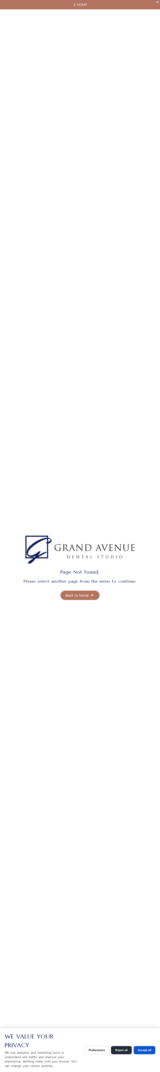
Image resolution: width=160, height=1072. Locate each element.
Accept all (144, 1050)
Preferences (97, 1050)
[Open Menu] (157, 2)
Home (82, 4)
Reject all (121, 1050)
